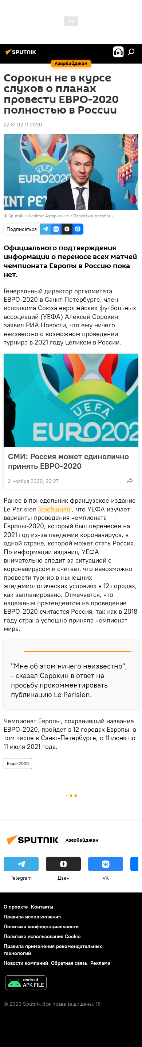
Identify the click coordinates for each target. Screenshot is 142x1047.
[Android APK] (26, 983)
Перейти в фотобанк (93, 215)
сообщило (55, 509)
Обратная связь (69, 963)
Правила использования (32, 916)
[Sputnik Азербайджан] (22, 55)
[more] (130, 480)
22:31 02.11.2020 (23, 124)
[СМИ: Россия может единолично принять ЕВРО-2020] (71, 400)
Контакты (42, 906)
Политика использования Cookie (42, 936)
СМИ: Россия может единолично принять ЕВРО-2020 (68, 461)
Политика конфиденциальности (41, 926)
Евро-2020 (18, 763)
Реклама (100, 963)
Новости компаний (26, 963)
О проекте (16, 906)
